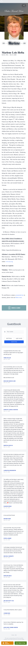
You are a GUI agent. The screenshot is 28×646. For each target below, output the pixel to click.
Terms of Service (18, 639)
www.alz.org (9, 261)
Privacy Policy (10, 639)
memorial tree (20, 295)
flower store (19, 297)
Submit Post (14, 341)
